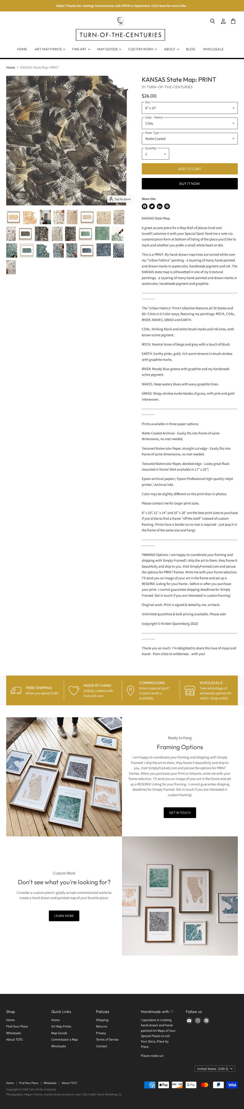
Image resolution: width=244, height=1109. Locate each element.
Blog (190, 49)
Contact (101, 1046)
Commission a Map (64, 1039)
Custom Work (141, 49)
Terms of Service (107, 1039)
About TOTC (14, 1039)
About (170, 49)
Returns (101, 1026)
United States (212, 1069)
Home (22, 49)
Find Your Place (17, 1026)
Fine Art (79, 49)
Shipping (102, 1020)
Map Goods (107, 49)
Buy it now (189, 183)
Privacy (101, 1033)
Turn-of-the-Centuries (170, 87)
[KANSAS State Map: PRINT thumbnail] (13, 217)
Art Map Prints (48, 49)
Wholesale (213, 49)
